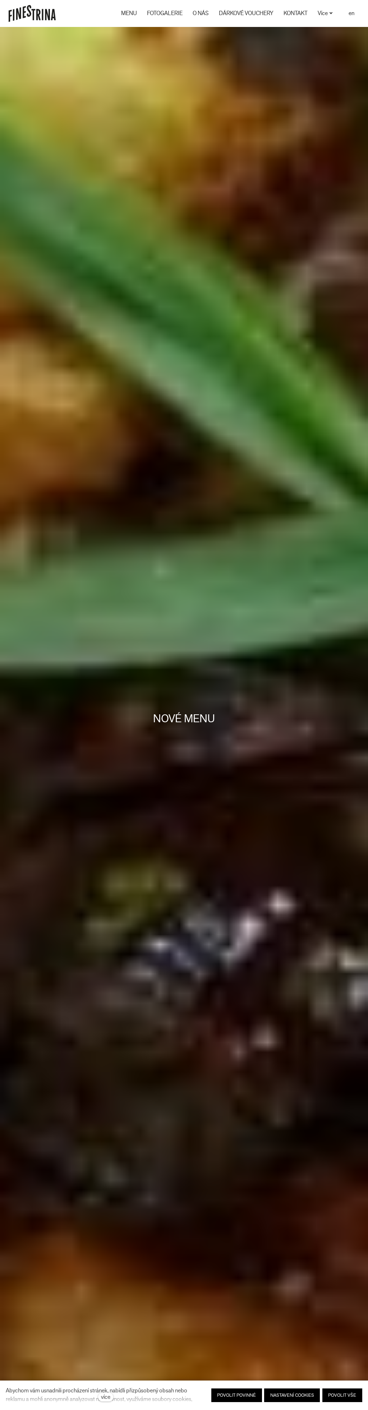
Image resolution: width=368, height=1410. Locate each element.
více (105, 1397)
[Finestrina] (32, 13)
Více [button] (323, 13)
